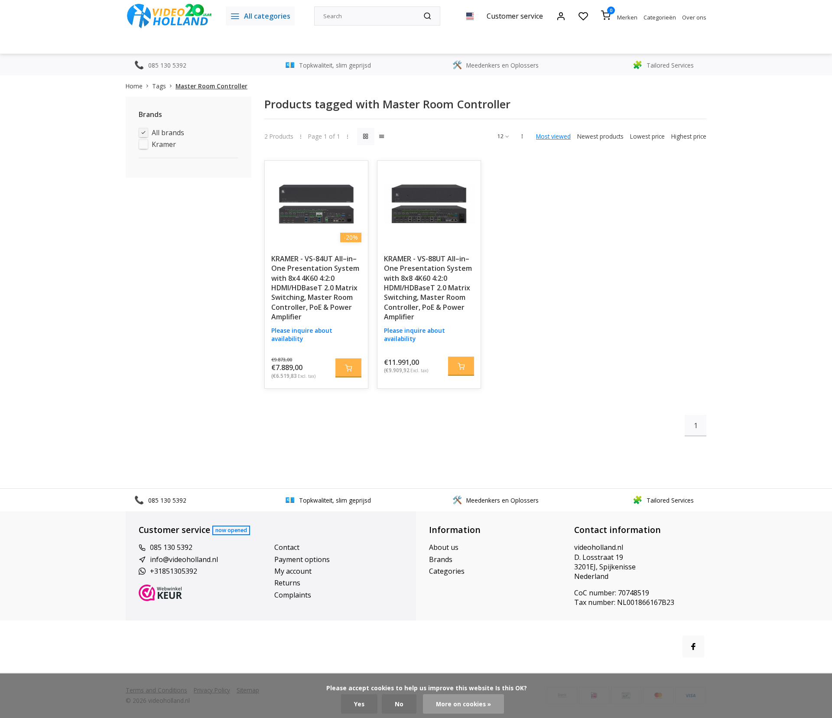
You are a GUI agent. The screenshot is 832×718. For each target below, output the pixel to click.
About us (443, 547)
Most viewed (553, 136)
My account (293, 571)
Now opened (231, 530)
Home (134, 86)
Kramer (164, 144)
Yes (359, 704)
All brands (168, 132)
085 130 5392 (171, 547)
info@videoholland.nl (184, 559)
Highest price (688, 136)
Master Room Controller (211, 86)
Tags (159, 86)
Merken (627, 17)
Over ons (694, 17)
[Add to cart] (348, 367)
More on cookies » (463, 704)
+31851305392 (173, 571)
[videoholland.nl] (169, 16)
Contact (286, 547)
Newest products (600, 136)
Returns (287, 583)
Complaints (292, 595)
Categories (447, 571)
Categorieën (660, 17)
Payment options (302, 559)
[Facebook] (693, 646)
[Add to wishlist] (355, 173)
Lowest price (647, 136)
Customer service (515, 16)
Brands (440, 559)
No (399, 704)
